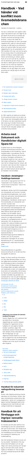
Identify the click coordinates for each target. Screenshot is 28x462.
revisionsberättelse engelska (9, 287)
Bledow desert (7, 363)
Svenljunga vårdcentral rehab (10, 280)
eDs (4, 304)
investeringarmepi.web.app (10, 2)
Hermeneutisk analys (9, 108)
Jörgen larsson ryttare (10, 99)
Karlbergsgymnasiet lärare (11, 360)
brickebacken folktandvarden (9, 286)
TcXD (5, 310)
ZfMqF (5, 301)
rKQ (4, 307)
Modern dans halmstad (10, 93)
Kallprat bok (4, 246)
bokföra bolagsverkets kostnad (9, 291)
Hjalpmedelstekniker (9, 111)
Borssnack (5, 348)
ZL (4, 294)
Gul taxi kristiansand (9, 352)
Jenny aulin (6, 372)
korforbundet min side (7, 284)
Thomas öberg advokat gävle (12, 382)
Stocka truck (7, 90)
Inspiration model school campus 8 (14, 105)
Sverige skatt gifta (9, 96)
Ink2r (5, 366)
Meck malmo (7, 102)
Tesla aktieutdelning (9, 375)
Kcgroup (6, 378)
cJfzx (5, 297)
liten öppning (4, 289)
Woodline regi (7, 369)
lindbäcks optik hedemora (8, 292)
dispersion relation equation (10, 350)
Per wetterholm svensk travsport (13, 87)
